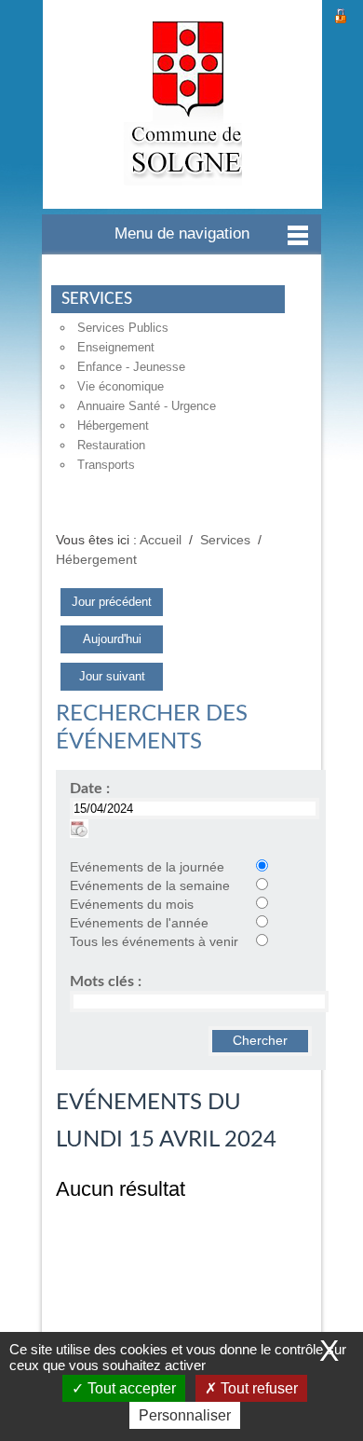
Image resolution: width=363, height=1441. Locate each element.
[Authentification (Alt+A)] (340, 14)
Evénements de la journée (147, 867)
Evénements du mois (132, 905)
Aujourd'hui (112, 639)
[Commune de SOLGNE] (182, 104)
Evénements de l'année (139, 923)
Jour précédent (112, 602)
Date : (90, 788)
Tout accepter (130, 1388)
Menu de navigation (181, 233)
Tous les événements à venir (154, 942)
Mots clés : (105, 981)
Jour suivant (112, 676)
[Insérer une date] (79, 828)
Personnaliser (185, 1415)
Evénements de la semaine (150, 886)
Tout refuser (257, 1388)
